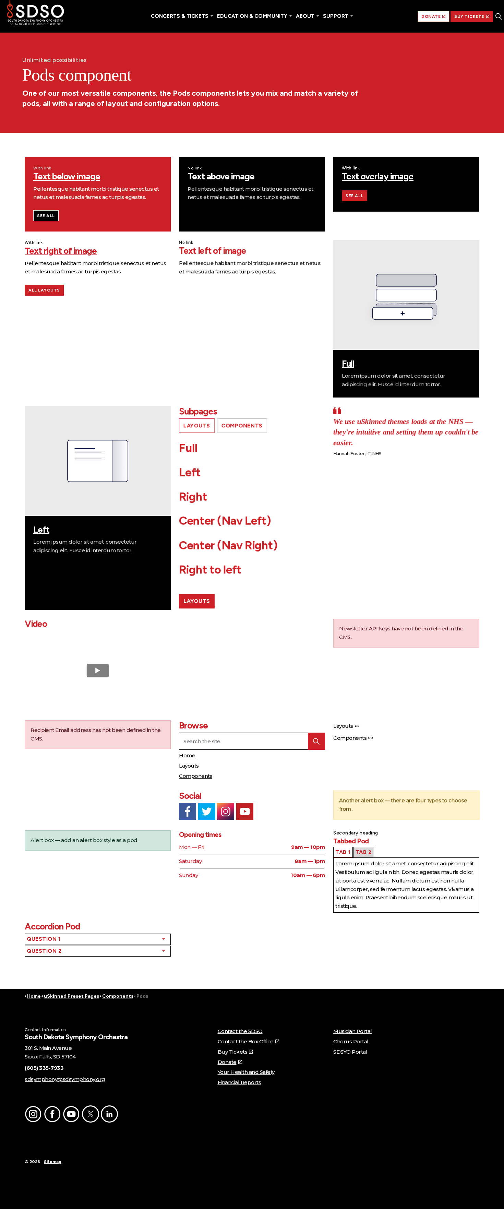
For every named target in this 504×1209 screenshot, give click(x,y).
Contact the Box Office (246, 1041)
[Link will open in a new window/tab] (33, 1114)
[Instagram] (225, 811)
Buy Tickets (233, 1051)
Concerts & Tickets (179, 16)
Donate (227, 1062)
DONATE (431, 16)
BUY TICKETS (469, 16)
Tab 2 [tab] (364, 852)
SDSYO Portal (350, 1051)
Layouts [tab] (196, 425)
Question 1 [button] (44, 939)
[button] (316, 741)
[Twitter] (206, 811)
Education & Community (252, 16)
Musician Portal (352, 1031)
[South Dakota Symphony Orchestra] (35, 13)
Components (195, 775)
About (305, 16)
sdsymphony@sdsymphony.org (65, 1079)
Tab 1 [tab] (343, 852)
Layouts (196, 601)
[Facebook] (187, 811)
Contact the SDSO (240, 1031)
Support (335, 16)
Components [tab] (242, 425)
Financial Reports (239, 1082)
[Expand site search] (498, 16)
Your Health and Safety (246, 1072)
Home (187, 755)
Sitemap (52, 1161)
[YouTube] (244, 811)
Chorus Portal (351, 1041)
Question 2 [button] (44, 951)
